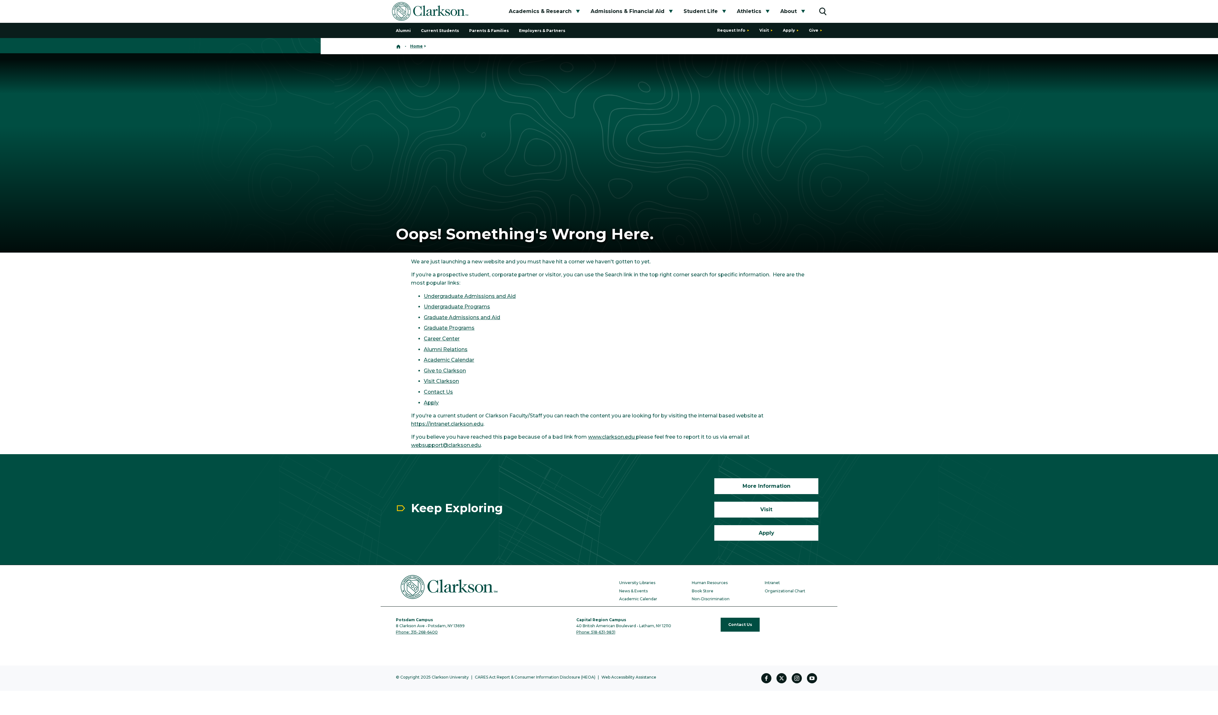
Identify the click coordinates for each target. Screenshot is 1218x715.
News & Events (633, 591)
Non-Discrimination (711, 598)
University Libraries (637, 582)
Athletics (749, 11)
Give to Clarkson (445, 371)
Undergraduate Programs (457, 307)
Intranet (772, 582)
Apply (789, 30)
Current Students (440, 30)
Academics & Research (540, 11)
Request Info (731, 30)
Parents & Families (489, 30)
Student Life (701, 11)
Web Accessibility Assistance (628, 677)
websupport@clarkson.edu (446, 445)
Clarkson (447, 381)
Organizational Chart (785, 591)
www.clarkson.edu (612, 437)
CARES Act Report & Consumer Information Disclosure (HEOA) (535, 677)
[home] (398, 46)
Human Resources (710, 582)
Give (813, 30)
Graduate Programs (449, 328)
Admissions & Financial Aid (628, 11)
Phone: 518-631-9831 (595, 632)
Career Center (442, 339)
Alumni (403, 30)
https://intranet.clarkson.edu (447, 424)
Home (416, 46)
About (788, 11)
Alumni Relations (446, 349)
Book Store (702, 591)
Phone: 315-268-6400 (417, 632)
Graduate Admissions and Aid (462, 317)
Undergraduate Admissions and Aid (470, 296)
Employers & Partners (542, 30)
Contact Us (438, 392)
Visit (764, 30)
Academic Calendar (449, 360)
